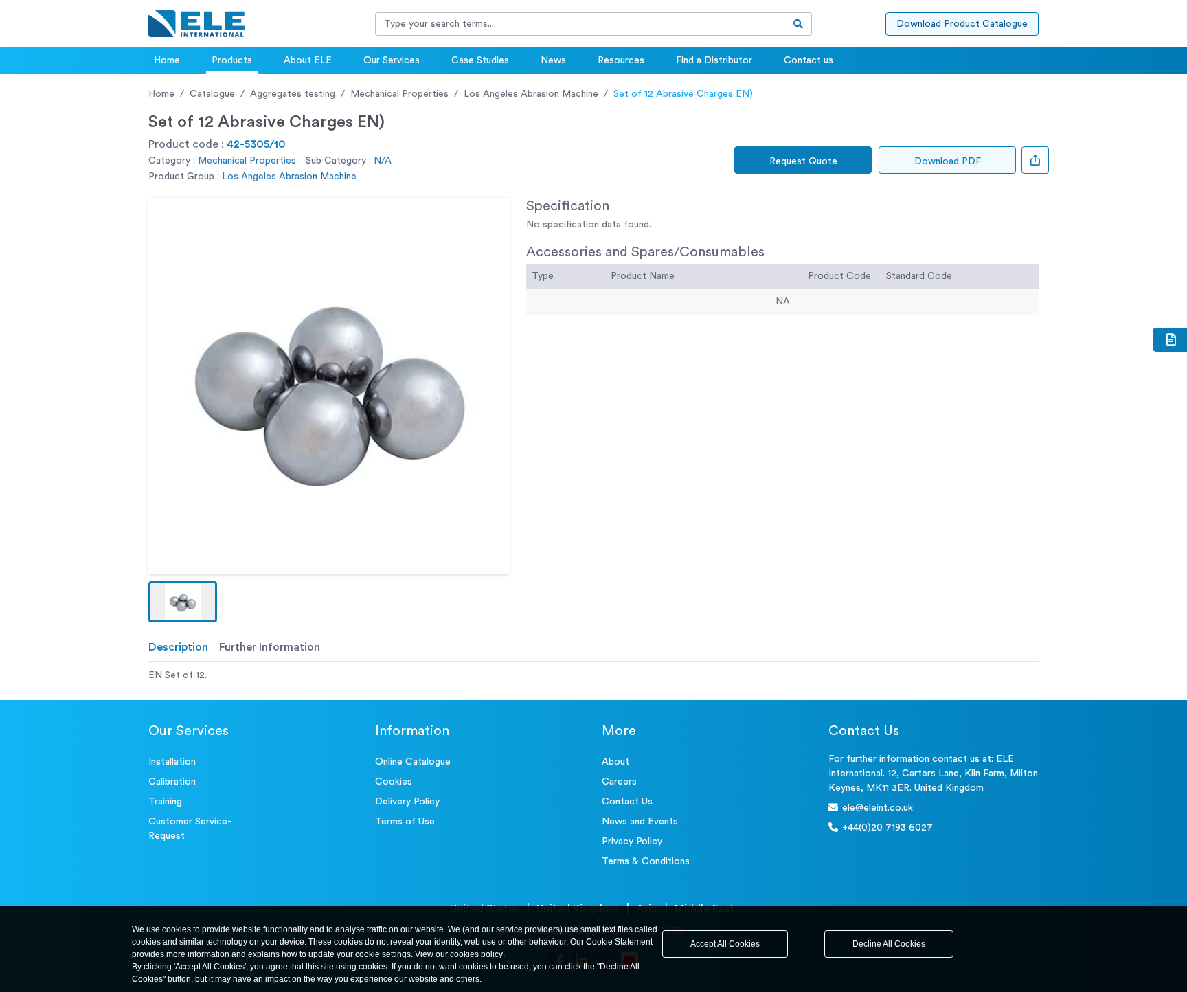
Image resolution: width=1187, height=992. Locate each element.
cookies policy (476, 954)
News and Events (640, 821)
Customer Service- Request (189, 829)
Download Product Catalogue (962, 24)
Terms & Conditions (646, 861)
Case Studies (480, 60)
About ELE (308, 60)
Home (167, 60)
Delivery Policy (407, 802)
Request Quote (803, 161)
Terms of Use (405, 821)
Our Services (391, 60)
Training (165, 802)
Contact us (808, 60)
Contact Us (627, 802)
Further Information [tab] (269, 647)
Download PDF (947, 161)
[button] (182, 601)
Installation (172, 762)
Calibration (172, 782)
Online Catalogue (413, 762)
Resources (621, 60)
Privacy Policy (632, 841)
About (615, 762)
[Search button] (798, 24)
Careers (619, 782)
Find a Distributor (714, 60)
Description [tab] (178, 647)
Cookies (393, 782)
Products (232, 60)
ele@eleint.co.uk (877, 808)
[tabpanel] (593, 675)
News (553, 60)
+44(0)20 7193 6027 (887, 828)
